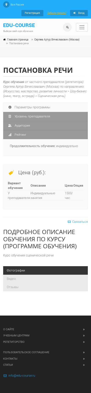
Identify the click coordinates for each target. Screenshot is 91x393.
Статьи (8, 364)
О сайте (8, 329)
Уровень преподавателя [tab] (32, 116)
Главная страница (17, 39)
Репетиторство (14, 341)
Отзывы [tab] (12, 287)
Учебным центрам (16, 335)
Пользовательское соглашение (26, 352)
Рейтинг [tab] (20, 135)
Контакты (10, 358)
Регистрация (32, 12)
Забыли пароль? (56, 12)
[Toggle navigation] (82, 27)
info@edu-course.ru (21, 375)
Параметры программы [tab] (32, 107)
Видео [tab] (11, 279)
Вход (81, 12)
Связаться (79, 222)
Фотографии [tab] (16, 270)
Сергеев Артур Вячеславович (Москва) (57, 39)
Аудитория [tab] (22, 125)
